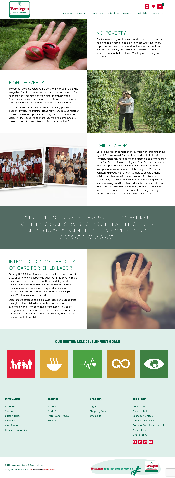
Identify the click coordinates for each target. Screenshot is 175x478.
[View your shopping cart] (160, 6)
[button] (135, 442)
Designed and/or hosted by (17, 469)
